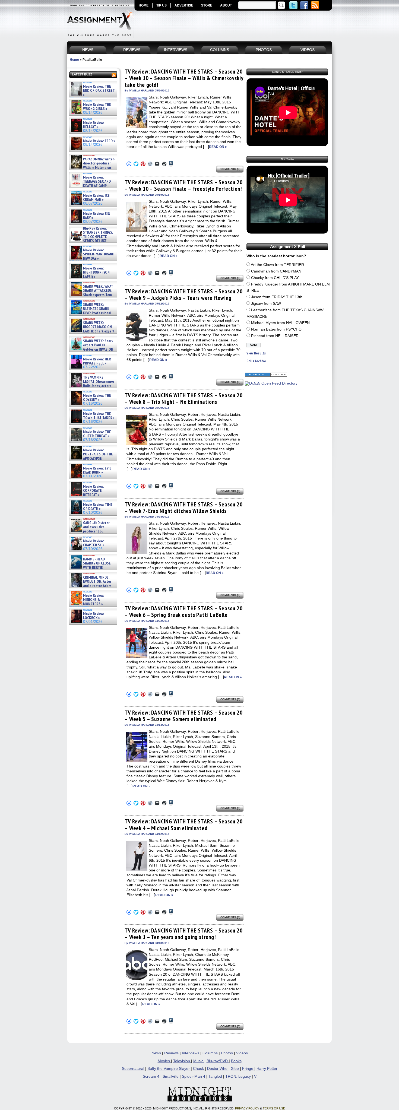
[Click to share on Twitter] (136, 163)
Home (74, 60)
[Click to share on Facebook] (128, 163)
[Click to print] (164, 163)
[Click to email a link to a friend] (157, 163)
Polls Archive (256, 361)
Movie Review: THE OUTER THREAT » (97, 434)
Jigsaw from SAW (266, 304)
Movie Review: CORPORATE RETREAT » (93, 490)
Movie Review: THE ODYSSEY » (97, 398)
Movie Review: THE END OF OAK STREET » (99, 90)
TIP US (161, 5)
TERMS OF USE (274, 1108)
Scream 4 (151, 1076)
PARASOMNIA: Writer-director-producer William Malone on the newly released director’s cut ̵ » (92, 167)
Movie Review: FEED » (99, 141)
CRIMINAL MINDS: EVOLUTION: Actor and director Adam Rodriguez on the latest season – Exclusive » (90, 585)
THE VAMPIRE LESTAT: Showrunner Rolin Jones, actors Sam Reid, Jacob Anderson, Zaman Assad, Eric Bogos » (92, 385)
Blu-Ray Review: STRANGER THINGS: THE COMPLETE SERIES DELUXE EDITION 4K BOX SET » (91, 236)
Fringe (248, 1069)
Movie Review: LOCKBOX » (93, 616)
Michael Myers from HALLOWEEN (280, 323)
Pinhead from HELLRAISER (275, 336)
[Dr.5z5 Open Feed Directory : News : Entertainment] (271, 383)
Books (236, 1061)
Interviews (191, 1053)
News (156, 1053)
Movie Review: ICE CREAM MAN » (96, 198)
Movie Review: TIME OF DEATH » (98, 507)
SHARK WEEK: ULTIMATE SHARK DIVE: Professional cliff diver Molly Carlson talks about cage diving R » (92, 313)
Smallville (171, 1076)
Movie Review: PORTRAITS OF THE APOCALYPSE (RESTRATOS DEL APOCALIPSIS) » (91, 458)
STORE (206, 5)
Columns (210, 1053)
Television (182, 1061)
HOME (143, 5)
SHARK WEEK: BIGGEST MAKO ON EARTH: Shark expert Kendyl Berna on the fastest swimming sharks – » (92, 331)
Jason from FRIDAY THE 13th (276, 297)
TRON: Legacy (238, 1076)
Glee (235, 1069)
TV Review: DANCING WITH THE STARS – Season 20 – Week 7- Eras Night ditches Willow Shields (184, 508)
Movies (164, 1061)
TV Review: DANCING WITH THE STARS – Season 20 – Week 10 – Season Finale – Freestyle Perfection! (184, 185)
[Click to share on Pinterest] (143, 163)
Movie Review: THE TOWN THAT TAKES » (99, 416)
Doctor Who (218, 1069)
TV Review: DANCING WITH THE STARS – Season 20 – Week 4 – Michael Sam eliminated (184, 825)
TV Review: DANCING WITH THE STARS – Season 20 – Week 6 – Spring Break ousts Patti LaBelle (184, 612)
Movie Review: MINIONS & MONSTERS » (93, 600)
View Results (256, 353)
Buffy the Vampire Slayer (169, 1069)
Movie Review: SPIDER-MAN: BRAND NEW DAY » (98, 254)
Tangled (215, 1076)
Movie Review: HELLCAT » (93, 125)
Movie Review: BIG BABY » (96, 216)
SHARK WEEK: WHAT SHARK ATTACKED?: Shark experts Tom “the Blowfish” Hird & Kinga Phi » (91, 294)
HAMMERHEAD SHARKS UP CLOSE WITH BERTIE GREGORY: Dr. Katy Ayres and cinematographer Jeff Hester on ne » (92, 569)
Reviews (172, 1053)
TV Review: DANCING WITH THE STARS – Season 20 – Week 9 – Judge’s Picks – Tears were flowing (184, 295)
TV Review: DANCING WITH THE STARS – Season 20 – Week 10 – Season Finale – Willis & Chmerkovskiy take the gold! (184, 78)
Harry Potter (266, 1069)
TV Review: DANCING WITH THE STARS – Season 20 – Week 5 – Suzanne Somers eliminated (184, 716)
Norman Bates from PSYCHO (276, 329)
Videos (242, 1053)
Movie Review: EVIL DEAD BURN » (97, 470)
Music (198, 1061)
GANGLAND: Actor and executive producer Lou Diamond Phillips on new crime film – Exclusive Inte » (93, 531)
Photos (227, 1053)
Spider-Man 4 (194, 1076)
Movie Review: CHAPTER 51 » (93, 543)
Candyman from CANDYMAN (276, 271)
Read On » (218, 147)
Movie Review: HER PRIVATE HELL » (97, 361)
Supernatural (133, 1069)
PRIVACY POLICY (247, 1108)
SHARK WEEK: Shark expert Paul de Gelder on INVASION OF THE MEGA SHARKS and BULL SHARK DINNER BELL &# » (92, 351)
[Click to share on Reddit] (150, 163)
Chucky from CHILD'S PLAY (275, 278)
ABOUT (226, 5)
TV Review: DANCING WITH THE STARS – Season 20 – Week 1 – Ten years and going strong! (184, 934)
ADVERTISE (184, 5)
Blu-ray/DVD (218, 1061)
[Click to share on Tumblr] (171, 164)
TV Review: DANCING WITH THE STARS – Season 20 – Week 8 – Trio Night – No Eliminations (184, 398)
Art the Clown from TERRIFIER (277, 265)
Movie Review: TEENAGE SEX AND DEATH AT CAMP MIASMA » (90, 183)
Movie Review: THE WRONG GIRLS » (97, 107)
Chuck (199, 1069)
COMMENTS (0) (230, 168)
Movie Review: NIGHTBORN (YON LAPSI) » (96, 272)
